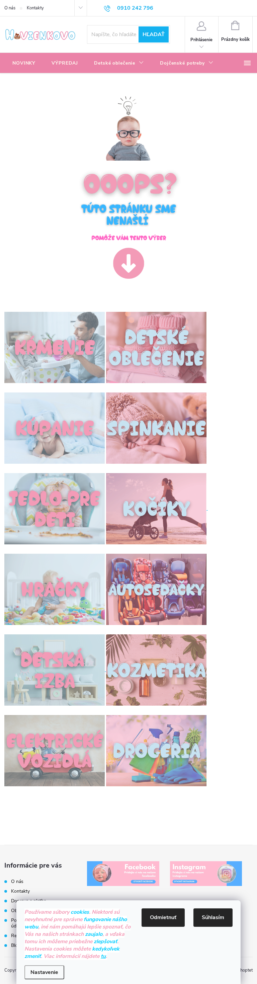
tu (103, 956)
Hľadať (154, 34)
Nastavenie (44, 972)
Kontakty (35, 8)
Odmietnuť (163, 917)
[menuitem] (24, 63)
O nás (9, 8)
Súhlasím (213, 917)
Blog (15, 945)
